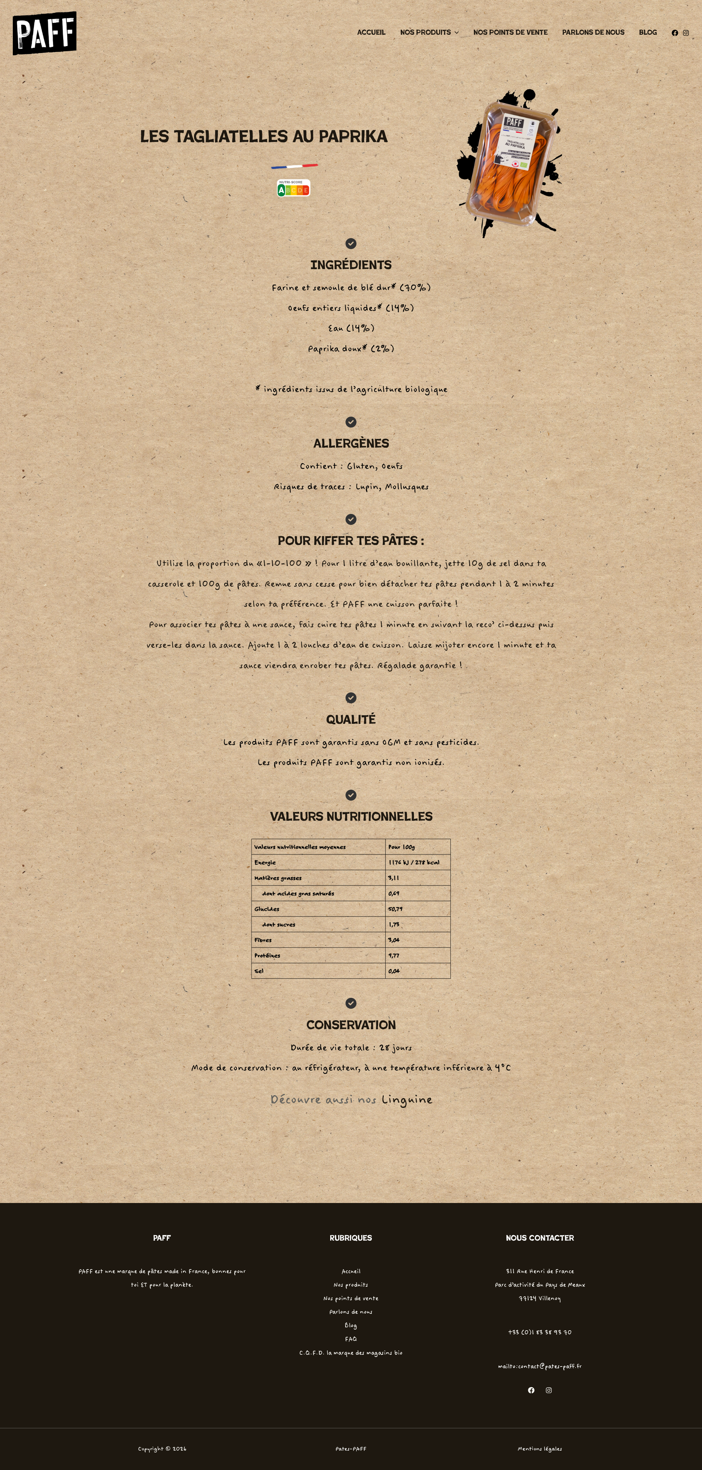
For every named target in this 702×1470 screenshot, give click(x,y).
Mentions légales (540, 1449)
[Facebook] (675, 33)
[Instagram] (686, 33)
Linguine (407, 1099)
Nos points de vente (510, 32)
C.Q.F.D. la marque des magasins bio (351, 1353)
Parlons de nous (593, 32)
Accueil (371, 32)
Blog (648, 32)
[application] (455, 32)
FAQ (351, 1339)
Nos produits (425, 32)
